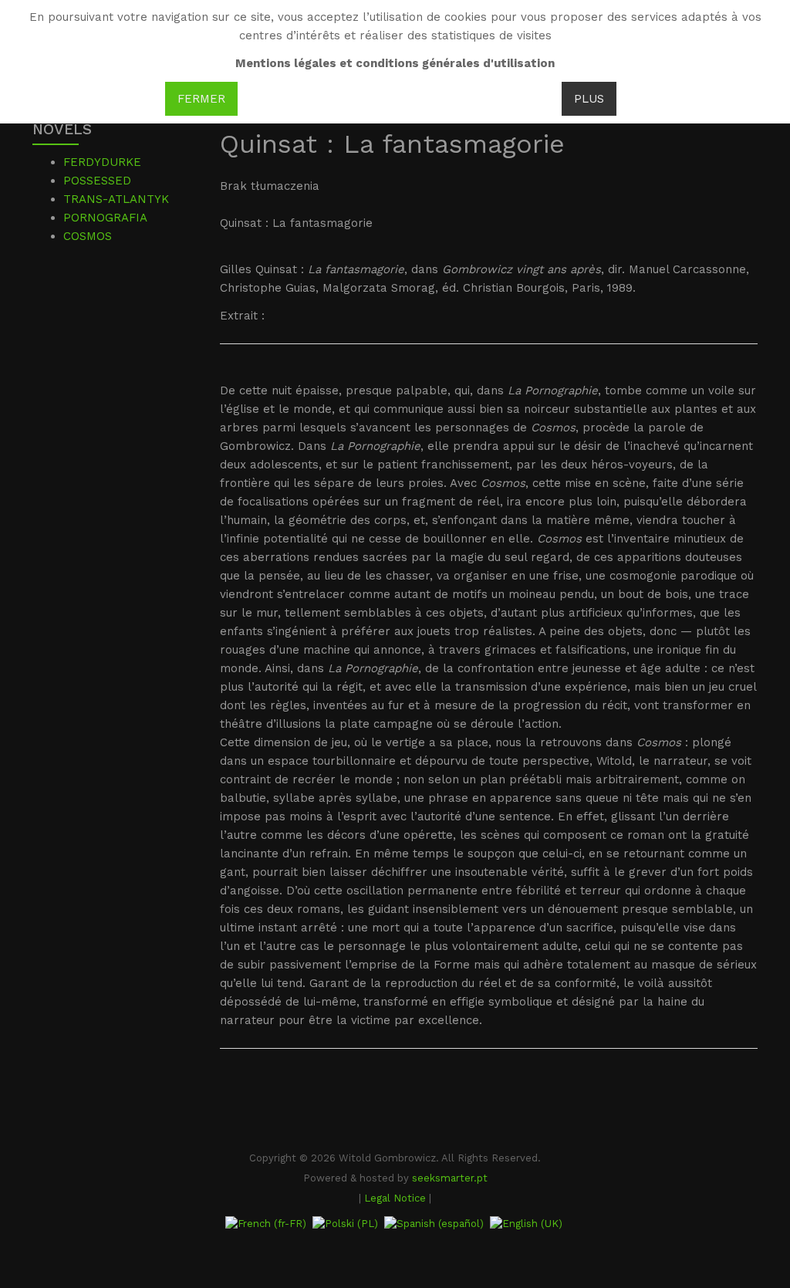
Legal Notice (395, 1198)
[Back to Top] (752, 1161)
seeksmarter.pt (450, 1178)
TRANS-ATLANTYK (116, 199)
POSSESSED (97, 181)
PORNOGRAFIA (105, 218)
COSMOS (87, 236)
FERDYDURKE (102, 162)
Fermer (201, 99)
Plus (589, 99)
